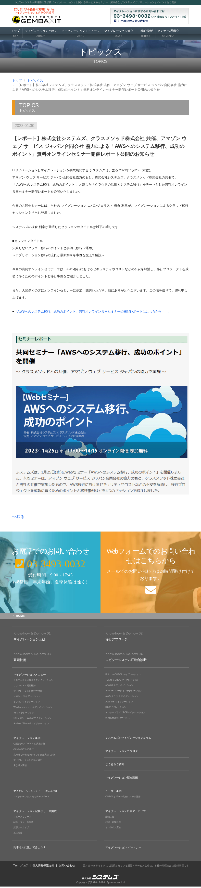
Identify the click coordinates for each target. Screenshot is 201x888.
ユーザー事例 (113, 790)
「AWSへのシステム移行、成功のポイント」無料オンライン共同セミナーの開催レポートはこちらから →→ (91, 311)
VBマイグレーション (23, 712)
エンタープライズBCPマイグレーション (125, 712)
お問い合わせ (67, 865)
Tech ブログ (20, 865)
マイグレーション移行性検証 (27, 691)
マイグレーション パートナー (123, 847)
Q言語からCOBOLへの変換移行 (29, 743)
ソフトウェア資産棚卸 (24, 685)
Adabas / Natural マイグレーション (31, 723)
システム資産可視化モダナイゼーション (33, 680)
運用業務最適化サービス (117, 718)
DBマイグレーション (115, 707)
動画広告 (109, 816)
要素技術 (32, 657)
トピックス (35, 80)
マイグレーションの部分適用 (27, 760)
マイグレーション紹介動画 (121, 777)
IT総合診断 (145, 33)
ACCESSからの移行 (23, 749)
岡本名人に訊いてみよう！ (29, 847)
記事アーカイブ (21, 827)
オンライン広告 (113, 827)
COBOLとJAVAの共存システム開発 (122, 796)
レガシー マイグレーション (27, 696)
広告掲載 (17, 833)
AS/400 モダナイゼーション (119, 685)
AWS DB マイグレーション (119, 701)
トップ (15, 33)
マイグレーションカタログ (121, 750)
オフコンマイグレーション (26, 701)
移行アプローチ (124, 636)
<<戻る (18, 517)
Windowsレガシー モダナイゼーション (32, 707)
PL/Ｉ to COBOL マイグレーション (123, 674)
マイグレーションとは (39, 33)
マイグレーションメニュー (79, 33)
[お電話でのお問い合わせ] (50, 572)
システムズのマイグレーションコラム (128, 737)
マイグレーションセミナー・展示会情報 (35, 791)
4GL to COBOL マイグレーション (122, 680)
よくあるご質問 (114, 764)
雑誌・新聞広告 (113, 822)
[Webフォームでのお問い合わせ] (150, 572)
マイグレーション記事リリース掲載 (35, 811)
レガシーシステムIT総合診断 (126, 657)
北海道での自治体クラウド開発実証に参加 (34, 754)
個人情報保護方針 (43, 865)
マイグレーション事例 (119, 33)
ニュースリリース (22, 816)
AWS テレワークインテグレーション (123, 690)
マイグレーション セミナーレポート (31, 796)
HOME (20, 616)
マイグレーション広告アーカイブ (125, 811)
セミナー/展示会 (168, 33)
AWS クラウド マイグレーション (121, 696)
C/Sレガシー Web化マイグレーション (32, 718)
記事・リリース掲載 (23, 822)
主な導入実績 (20, 765)
